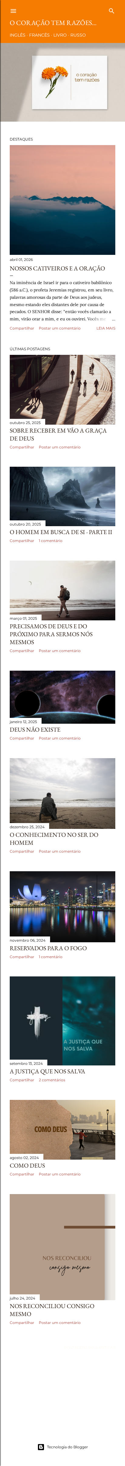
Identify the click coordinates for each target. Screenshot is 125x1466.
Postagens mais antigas (89, 1347)
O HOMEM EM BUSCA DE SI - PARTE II (61, 532)
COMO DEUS (27, 1165)
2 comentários (52, 1080)
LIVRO (60, 35)
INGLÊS (17, 35)
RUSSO (78, 35)
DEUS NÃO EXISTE (35, 729)
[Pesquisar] (111, 10)
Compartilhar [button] (22, 328)
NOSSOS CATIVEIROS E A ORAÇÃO (57, 268)
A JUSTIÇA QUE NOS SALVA (47, 1071)
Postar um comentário (60, 328)
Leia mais (105, 328)
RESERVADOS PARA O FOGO (48, 948)
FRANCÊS (39, 35)
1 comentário (50, 540)
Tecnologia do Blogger (67, 1447)
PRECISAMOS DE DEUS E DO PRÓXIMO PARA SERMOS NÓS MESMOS (51, 634)
